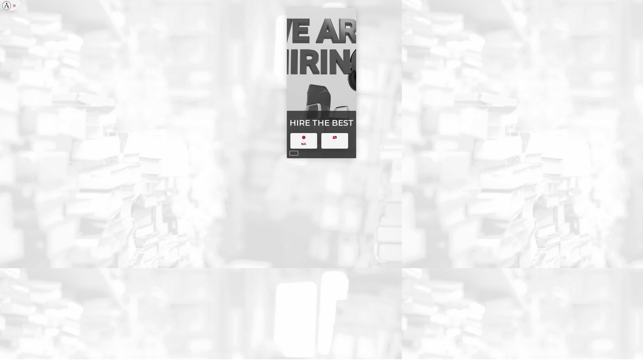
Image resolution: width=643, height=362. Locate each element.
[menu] (14, 6)
